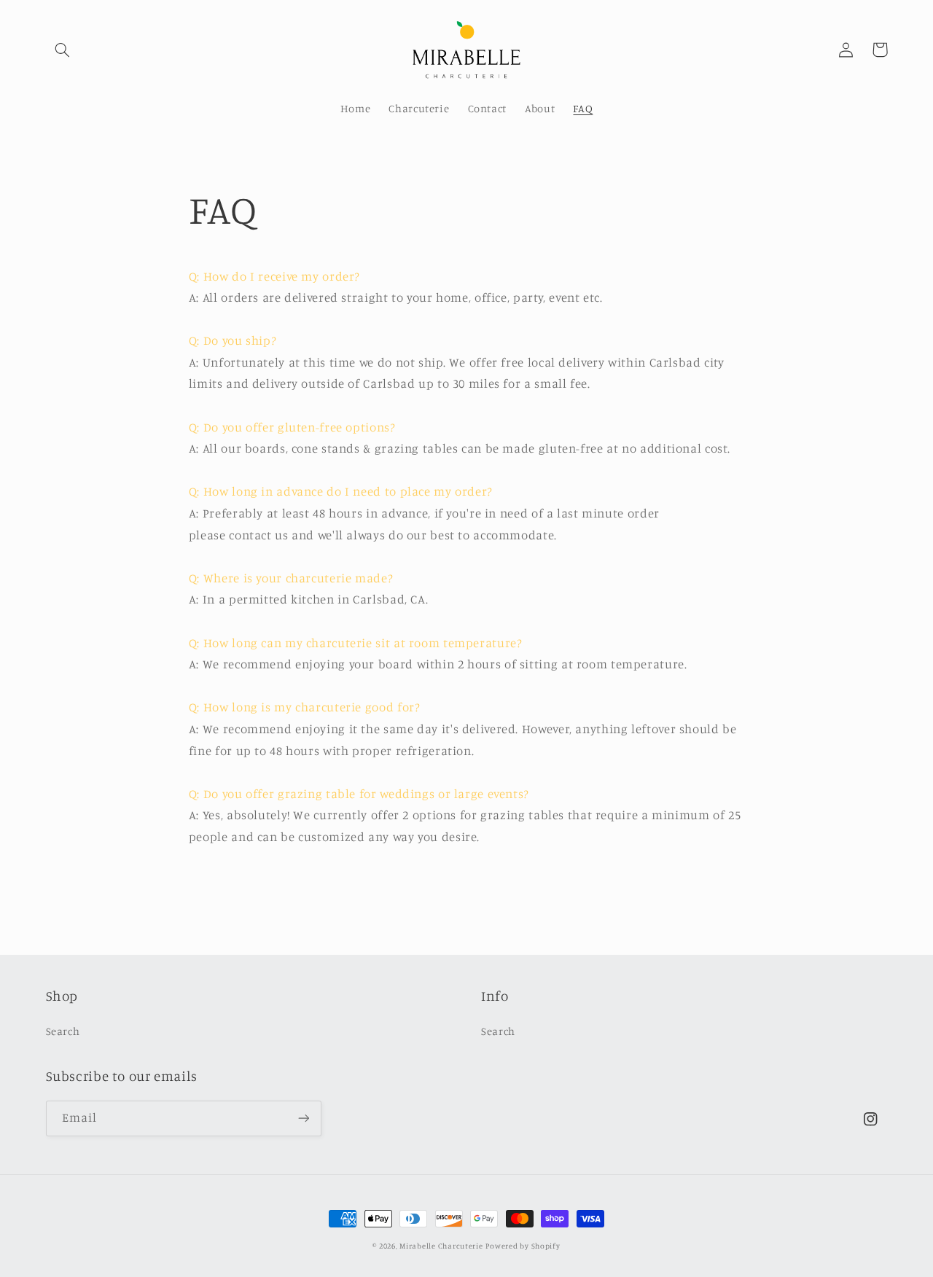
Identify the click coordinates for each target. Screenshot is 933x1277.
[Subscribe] (303, 1118)
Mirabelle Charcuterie (441, 1245)
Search (63, 1031)
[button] (62, 49)
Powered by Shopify (522, 1245)
